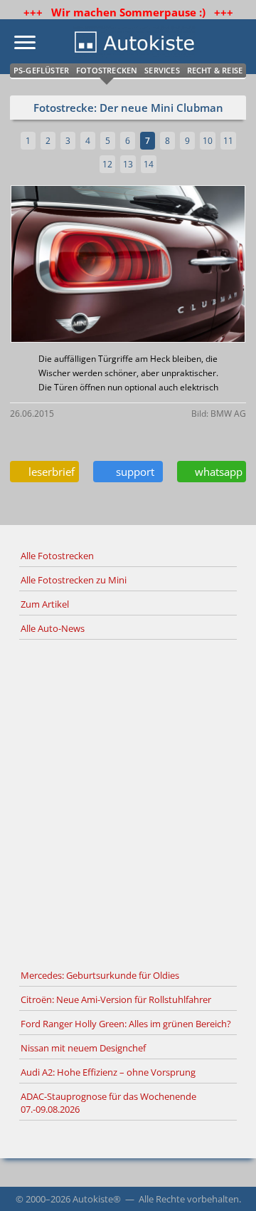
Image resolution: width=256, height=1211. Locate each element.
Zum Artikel (45, 604)
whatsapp (215, 471)
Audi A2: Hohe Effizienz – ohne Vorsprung (108, 1072)
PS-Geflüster (41, 70)
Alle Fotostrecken (57, 555)
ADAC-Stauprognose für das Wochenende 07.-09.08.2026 (108, 1103)
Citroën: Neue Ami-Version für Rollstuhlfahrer (116, 999)
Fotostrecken (106, 70)
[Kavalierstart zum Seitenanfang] (226, 1181)
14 (149, 164)
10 (208, 141)
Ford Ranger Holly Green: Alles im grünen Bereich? (126, 1023)
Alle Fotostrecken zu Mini (74, 579)
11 (228, 141)
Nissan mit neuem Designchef (83, 1047)
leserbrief (49, 471)
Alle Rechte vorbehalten (189, 1198)
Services (162, 70)
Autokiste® (97, 1198)
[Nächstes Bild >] (167, 265)
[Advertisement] (128, 802)
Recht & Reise (215, 70)
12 (107, 164)
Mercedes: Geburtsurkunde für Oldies (100, 975)
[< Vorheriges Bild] (38, 265)
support (132, 471)
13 (128, 164)
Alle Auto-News (53, 628)
